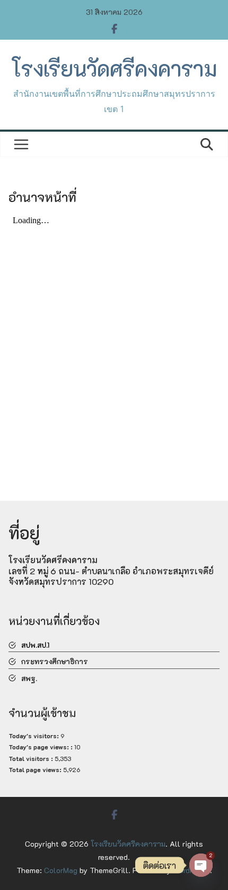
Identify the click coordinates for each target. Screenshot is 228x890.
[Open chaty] (201, 865)
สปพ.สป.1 (35, 645)
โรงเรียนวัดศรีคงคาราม (114, 68)
